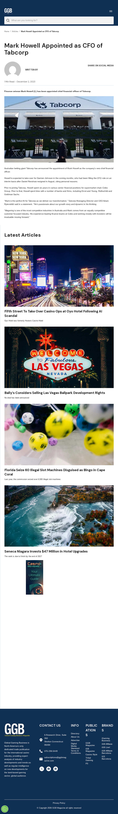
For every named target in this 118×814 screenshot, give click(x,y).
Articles (15, 31)
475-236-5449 (51, 751)
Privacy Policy (59, 803)
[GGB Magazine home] (8, 11)
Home (6, 31)
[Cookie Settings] (4, 809)
